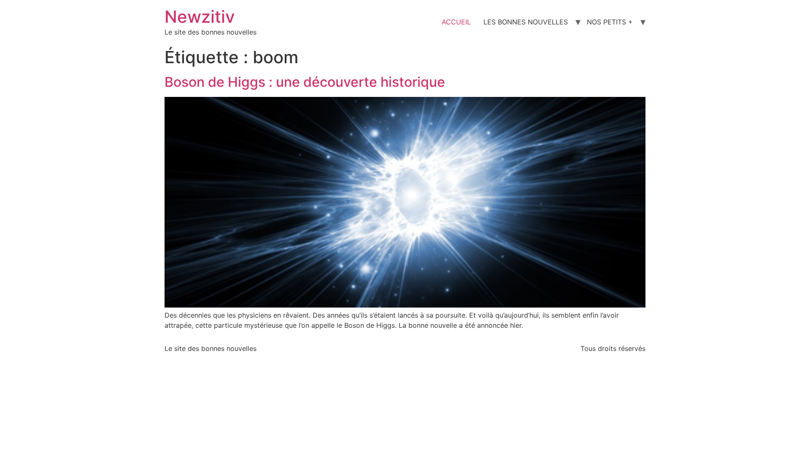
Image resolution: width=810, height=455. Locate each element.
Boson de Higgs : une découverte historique (305, 82)
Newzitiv (200, 16)
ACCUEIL (456, 22)
